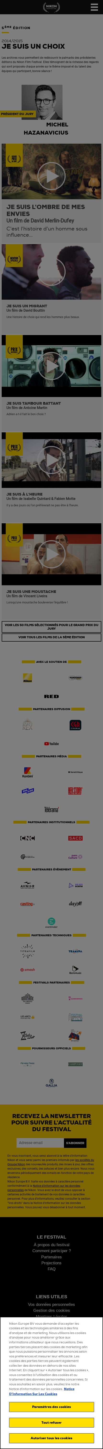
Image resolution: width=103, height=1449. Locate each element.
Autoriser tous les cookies (51, 1438)
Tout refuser (51, 1423)
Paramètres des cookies (51, 1407)
